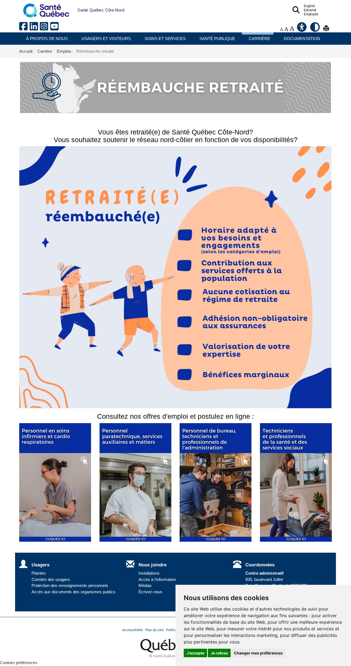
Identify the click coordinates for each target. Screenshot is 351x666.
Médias (145, 585)
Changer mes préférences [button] (258, 653)
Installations (149, 573)
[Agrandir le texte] (291, 29)
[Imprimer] (326, 29)
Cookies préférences (18, 662)
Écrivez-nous (150, 592)
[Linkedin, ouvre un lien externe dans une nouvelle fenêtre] (35, 28)
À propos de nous (47, 38)
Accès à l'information (157, 579)
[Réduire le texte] (281, 29)
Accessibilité (132, 630)
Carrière (259, 38)
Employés (311, 14)
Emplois (64, 51)
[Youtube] (55, 28)
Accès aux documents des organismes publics (73, 592)
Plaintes (39, 573)
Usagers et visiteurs (106, 38)
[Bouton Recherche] (73, 7)
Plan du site (154, 630)
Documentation (302, 38)
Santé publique (217, 38)
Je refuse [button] (219, 653)
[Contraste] (315, 29)
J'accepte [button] (195, 653)
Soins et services (165, 38)
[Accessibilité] (302, 29)
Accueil (25, 51)
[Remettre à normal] (286, 29)
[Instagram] (45, 28)
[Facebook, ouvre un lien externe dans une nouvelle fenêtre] (24, 28)
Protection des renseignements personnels (70, 585)
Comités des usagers (51, 579)
